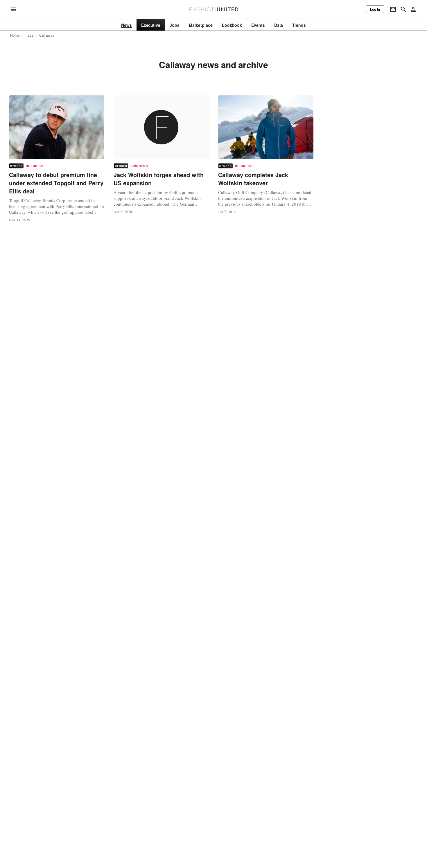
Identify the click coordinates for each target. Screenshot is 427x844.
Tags (30, 35)
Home (15, 35)
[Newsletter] (393, 9)
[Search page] (403, 9)
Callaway (46, 35)
